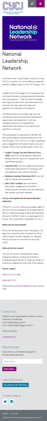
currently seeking (19, 207)
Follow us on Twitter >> (15, 385)
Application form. (9, 280)
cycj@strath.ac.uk (9, 336)
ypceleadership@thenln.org (24, 285)
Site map (14, 413)
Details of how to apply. (11, 274)
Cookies (5, 413)
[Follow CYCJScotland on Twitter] (5, 401)
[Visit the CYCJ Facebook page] (12, 401)
